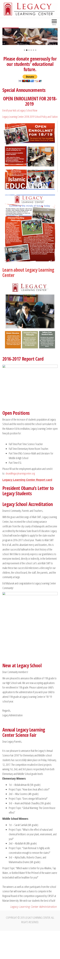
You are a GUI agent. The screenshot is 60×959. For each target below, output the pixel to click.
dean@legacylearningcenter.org (20, 473)
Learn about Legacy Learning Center (28, 272)
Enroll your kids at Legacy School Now (19, 110)
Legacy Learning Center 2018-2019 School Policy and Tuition (30, 117)
